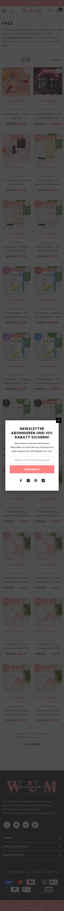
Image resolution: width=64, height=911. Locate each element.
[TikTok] (43, 480)
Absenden (32, 469)
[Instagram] (28, 480)
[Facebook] (21, 480)
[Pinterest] (35, 480)
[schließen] (58, 420)
